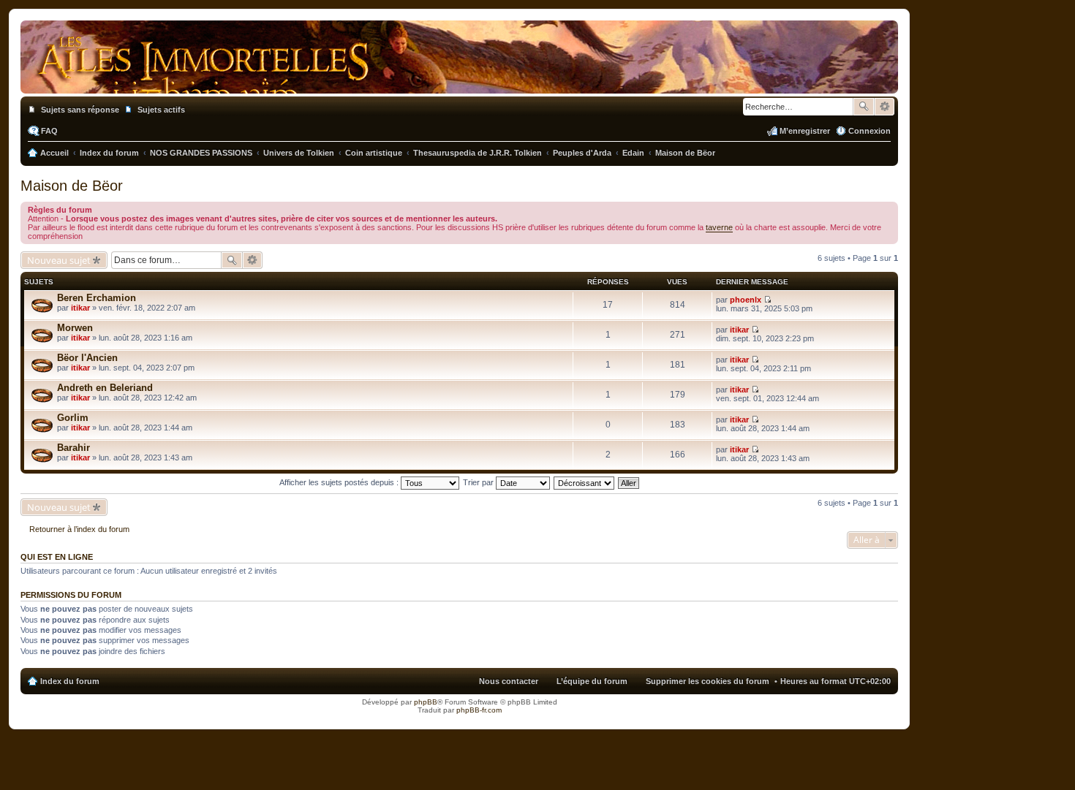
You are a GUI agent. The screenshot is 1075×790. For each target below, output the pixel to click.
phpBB (425, 702)
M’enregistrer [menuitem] (805, 130)
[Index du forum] (459, 79)
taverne (719, 227)
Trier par (479, 482)
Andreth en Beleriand (105, 387)
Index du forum (69, 681)
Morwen (75, 327)
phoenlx (745, 299)
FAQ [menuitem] (49, 130)
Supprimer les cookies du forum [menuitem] (707, 681)
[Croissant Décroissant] (585, 482)
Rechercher (864, 106)
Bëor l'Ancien (87, 357)
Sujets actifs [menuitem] (161, 109)
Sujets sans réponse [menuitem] (80, 109)
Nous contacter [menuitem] (508, 681)
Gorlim (72, 417)
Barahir (73, 447)
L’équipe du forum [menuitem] (592, 681)
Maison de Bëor (71, 186)
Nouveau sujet (59, 260)
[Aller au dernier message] (767, 299)
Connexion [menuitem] (869, 130)
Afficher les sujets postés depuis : (340, 482)
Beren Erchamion (96, 297)
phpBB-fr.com (479, 710)
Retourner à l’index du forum (79, 529)
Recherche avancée (884, 106)
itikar (80, 307)
